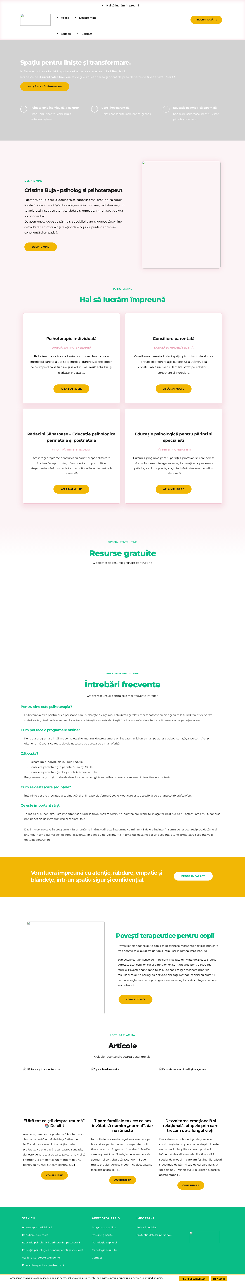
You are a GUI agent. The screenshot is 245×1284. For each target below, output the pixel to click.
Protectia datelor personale (154, 1235)
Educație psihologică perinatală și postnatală (51, 1242)
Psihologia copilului (104, 1242)
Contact (97, 1257)
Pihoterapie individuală (37, 1227)
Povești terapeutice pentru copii (43, 1265)
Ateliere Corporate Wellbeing (41, 1257)
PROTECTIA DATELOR (194, 1278)
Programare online (104, 1227)
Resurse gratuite (102, 1235)
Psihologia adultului (104, 1250)
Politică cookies (146, 1227)
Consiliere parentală (35, 1235)
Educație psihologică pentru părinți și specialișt (52, 1250)
